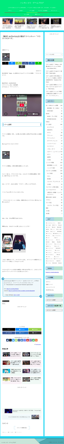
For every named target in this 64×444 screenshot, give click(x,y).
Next (63, 23)
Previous (1, 23)
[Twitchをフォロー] (30, 340)
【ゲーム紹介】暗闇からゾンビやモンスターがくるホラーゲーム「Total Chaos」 (54, 86)
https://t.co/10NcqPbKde (12, 288)
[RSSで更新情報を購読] (36, 340)
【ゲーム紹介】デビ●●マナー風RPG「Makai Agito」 (54, 72)
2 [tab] (31, 31)
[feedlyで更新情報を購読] (33, 340)
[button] (22, 66)
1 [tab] (29, 31)
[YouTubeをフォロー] (27, 340)
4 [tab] (34, 31)
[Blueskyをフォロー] (13, 340)
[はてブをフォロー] (22, 340)
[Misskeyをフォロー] (16, 340)
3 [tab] (33, 31)
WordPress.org (49, 290)
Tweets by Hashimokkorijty (52, 272)
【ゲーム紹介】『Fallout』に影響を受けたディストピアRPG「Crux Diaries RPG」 (54, 66)
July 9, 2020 (17, 295)
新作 (4, 303)
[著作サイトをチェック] (7, 340)
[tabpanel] (7, 23)
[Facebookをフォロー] (19, 340)
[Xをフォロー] (10, 340)
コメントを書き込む (22, 427)
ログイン (48, 281)
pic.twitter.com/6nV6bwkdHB (27, 290)
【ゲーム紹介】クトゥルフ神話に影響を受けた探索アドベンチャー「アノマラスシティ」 (54, 93)
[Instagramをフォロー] (25, 340)
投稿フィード (49, 284)
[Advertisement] (22, 43)
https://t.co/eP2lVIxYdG (14, 290)
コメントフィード (50, 287)
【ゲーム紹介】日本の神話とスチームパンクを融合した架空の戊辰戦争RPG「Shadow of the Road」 (54, 79)
